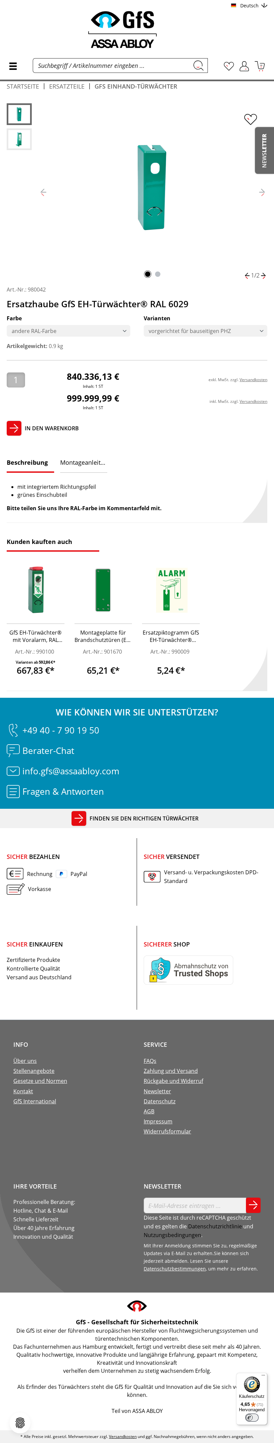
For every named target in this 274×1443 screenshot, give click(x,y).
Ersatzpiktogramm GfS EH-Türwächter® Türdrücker (171, 637)
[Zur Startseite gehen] (137, 29)
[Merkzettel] (229, 66)
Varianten (157, 318)
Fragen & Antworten (63, 791)
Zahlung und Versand (171, 1071)
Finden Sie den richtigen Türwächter (144, 818)
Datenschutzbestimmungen (175, 1268)
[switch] (252, 1418)
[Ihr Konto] (244, 66)
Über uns (25, 1061)
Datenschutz (159, 1101)
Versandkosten (253, 379)
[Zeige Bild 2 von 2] (157, 274)
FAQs (150, 1061)
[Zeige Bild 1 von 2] (147, 274)
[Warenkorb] (259, 66)
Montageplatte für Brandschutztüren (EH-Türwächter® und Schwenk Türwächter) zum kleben (103, 637)
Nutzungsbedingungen (172, 1235)
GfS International (34, 1101)
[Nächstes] (262, 192)
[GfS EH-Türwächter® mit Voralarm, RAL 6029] (35, 590)
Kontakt (23, 1091)
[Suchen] (198, 65)
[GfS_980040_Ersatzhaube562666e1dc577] (152, 187)
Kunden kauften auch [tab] (39, 542)
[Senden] (253, 1205)
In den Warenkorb (52, 428)
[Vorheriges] (43, 192)
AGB (149, 1111)
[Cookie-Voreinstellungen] (20, 1423)
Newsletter (157, 1091)
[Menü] (13, 66)
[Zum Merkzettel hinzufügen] (250, 119)
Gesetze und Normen (40, 1081)
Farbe (14, 318)
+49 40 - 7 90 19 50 (60, 730)
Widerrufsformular (167, 1131)
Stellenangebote (33, 1071)
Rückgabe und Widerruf (173, 1081)
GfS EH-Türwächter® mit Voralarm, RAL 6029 (35, 637)
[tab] (30, 463)
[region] (137, 191)
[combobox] (111, 65)
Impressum (158, 1121)
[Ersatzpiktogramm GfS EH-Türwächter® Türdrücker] (171, 590)
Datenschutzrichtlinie (215, 1226)
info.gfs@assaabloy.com (70, 771)
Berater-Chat (48, 751)
